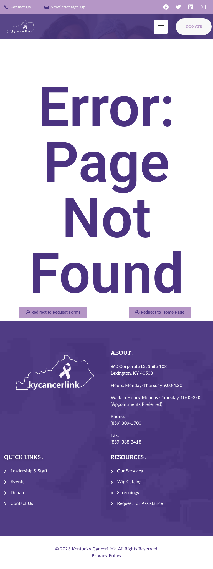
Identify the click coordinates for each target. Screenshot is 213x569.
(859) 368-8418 (126, 442)
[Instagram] (203, 7)
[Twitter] (178, 7)
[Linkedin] (190, 7)
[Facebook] (165, 7)
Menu (161, 27)
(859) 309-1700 (126, 423)
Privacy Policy (106, 555)
